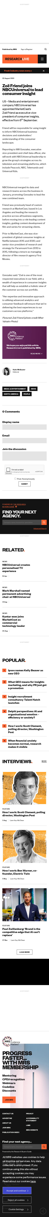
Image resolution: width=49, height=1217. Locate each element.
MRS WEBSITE (32, 1130)
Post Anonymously (26, 478)
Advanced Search (40, 528)
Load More (24, 952)
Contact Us (7, 1113)
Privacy (29, 1113)
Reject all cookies (16, 1199)
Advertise (7, 1118)
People (27, 394)
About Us (6, 1123)
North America (11, 394)
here (33, 1181)
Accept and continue (16, 1190)
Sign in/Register (27, 49)
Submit (24, 484)
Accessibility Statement (32, 1119)
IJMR (28, 1125)
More (44, 761)
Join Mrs (6, 1127)
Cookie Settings (16, 1209)
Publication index (10, 1132)
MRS (15, 49)
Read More (36, 353)
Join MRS (9, 1100)
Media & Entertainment (15, 389)
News (33, 389)
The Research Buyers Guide (14, 505)
